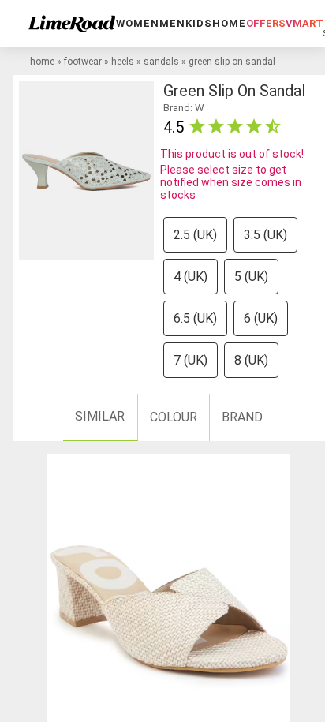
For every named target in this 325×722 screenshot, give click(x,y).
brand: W (183, 108)
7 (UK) (190, 360)
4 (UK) (190, 276)
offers (266, 23)
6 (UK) (261, 318)
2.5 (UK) (195, 234)
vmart (304, 23)
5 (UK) (251, 276)
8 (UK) (251, 360)
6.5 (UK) (195, 318)
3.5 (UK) (265, 234)
